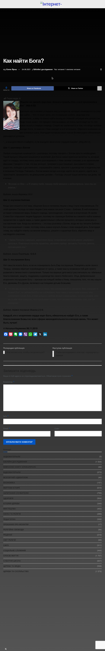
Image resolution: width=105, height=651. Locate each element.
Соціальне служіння (14, 550)
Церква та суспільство (16, 571)
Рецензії (7, 534)
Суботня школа (12, 560)
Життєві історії (11, 487)
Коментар (8, 381)
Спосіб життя (10, 555)
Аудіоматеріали (11, 456)
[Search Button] (100, 4)
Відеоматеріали (12, 472)
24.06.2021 (26, 69)
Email (6, 428)
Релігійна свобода (13, 529)
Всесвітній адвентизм (15, 477)
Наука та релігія (12, 513)
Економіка (9, 482)
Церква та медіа (12, 566)
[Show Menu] (4, 4)
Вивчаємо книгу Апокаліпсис (19, 466)
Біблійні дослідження (43, 69)
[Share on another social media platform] (99, 88)
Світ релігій (9, 539)
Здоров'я (8, 498)
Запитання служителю (16, 493)
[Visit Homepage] (52, 4)
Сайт (57, 428)
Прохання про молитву (16, 524)
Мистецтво (9, 508)
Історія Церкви (11, 503)
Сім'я (6, 545)
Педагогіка (9, 519)
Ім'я (6, 416)
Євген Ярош (11, 69)
